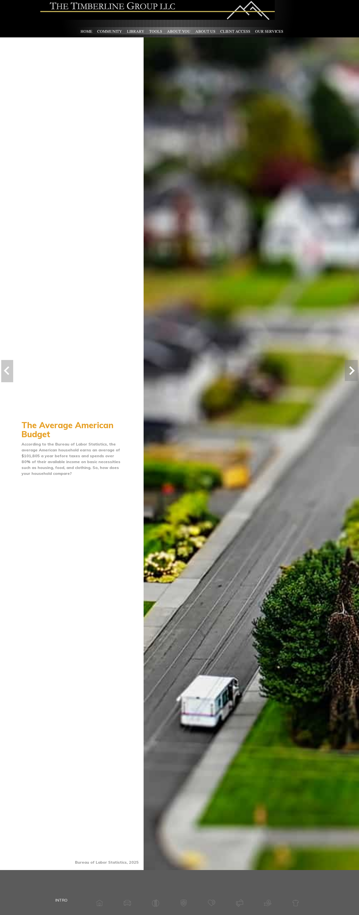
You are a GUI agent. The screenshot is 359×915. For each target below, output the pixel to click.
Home (86, 31)
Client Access (235, 31)
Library (135, 31)
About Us (205, 31)
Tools (155, 31)
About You (178, 31)
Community (109, 31)
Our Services (269, 31)
